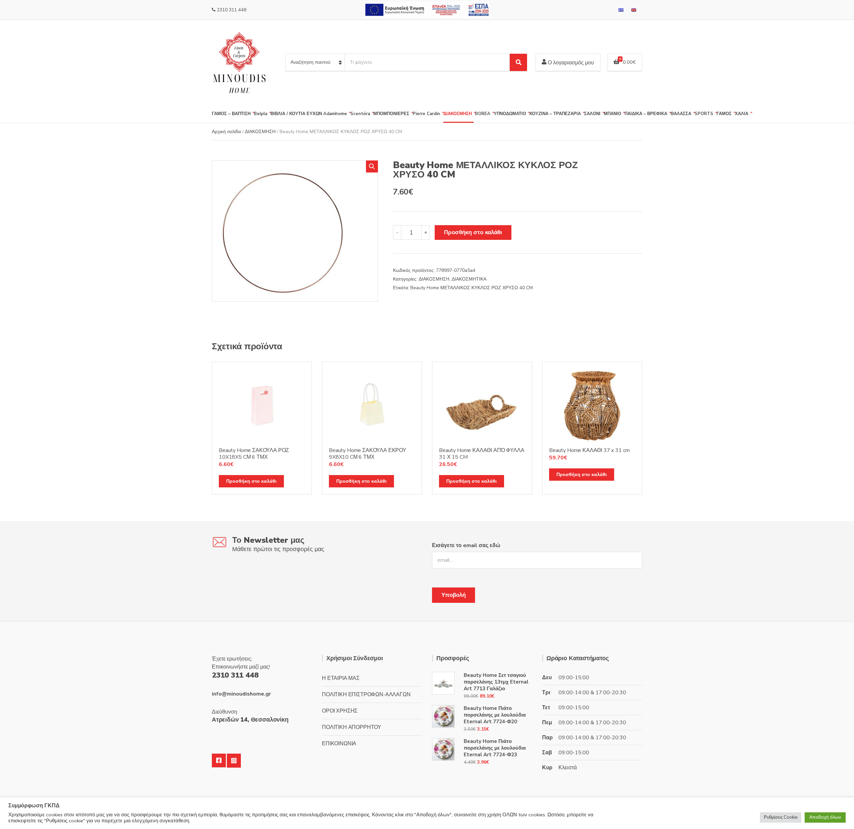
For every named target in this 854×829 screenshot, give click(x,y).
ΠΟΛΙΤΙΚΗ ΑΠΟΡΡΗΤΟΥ (351, 727)
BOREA (482, 114)
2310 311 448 (231, 10)
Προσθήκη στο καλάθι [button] (251, 481)
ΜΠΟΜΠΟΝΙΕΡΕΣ (391, 114)
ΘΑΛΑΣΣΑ (681, 114)
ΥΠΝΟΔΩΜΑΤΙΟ (510, 114)
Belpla (260, 114)
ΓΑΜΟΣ (724, 114)
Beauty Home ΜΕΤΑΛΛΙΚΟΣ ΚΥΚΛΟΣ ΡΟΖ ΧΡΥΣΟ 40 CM (471, 288)
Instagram (234, 761)
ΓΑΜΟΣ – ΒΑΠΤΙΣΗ (231, 114)
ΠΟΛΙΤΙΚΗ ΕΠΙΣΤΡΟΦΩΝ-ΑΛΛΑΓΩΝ (366, 694)
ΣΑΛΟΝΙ (592, 114)
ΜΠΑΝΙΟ (612, 114)
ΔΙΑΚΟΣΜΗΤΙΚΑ (469, 279)
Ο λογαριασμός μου (570, 62)
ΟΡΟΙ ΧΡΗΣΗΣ (340, 711)
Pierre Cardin (426, 114)
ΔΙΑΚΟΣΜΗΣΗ (457, 114)
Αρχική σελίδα (226, 131)
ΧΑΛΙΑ (741, 114)
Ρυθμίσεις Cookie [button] (780, 817)
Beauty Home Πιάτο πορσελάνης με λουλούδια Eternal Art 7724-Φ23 (495, 748)
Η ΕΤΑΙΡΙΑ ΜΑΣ (341, 678)
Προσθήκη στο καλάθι (473, 232)
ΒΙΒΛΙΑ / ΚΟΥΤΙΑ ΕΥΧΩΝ (296, 114)
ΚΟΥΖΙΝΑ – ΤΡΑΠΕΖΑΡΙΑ (555, 114)
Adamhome (335, 114)
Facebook (219, 761)
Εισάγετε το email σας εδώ (466, 545)
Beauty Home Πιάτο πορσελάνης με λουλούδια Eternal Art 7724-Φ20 (495, 715)
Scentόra (360, 114)
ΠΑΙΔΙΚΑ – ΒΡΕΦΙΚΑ (645, 114)
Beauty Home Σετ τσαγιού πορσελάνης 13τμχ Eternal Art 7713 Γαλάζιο (496, 682)
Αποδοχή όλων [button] (825, 817)
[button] (372, 166)
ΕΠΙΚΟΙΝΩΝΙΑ (339, 743)
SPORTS (704, 114)
